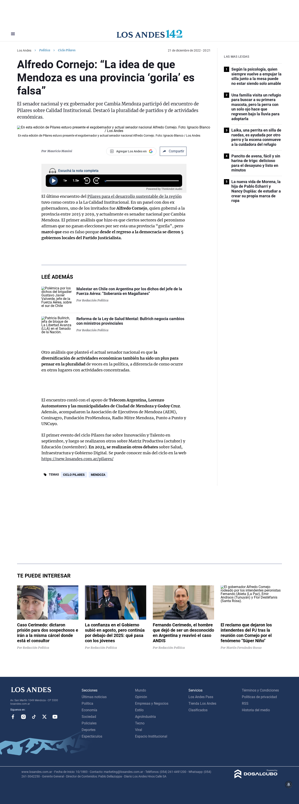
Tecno (139, 723)
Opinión (141, 697)
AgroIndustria (145, 717)
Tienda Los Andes (202, 703)
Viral (138, 730)
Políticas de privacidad (259, 697)
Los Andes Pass (200, 697)
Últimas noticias (94, 697)
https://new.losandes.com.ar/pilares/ (77, 458)
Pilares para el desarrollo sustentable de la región (134, 196)
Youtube (55, 716)
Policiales (89, 723)
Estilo (139, 710)
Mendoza (98, 474)
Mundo (140, 690)
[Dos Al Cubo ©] (256, 777)
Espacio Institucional (151, 736)
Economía (89, 710)
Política (44, 50)
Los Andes (24, 50)
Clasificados (198, 710)
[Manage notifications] (288, 784)
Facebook (13, 716)
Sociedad (89, 717)
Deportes (88, 730)
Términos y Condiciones (260, 690)
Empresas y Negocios (151, 703)
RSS (245, 703)
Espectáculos (92, 736)
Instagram (23, 716)
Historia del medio (256, 710)
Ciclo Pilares (74, 474)
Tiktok (34, 716)
